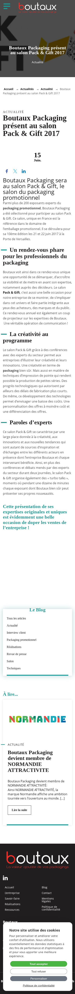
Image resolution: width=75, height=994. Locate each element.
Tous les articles (16, 618)
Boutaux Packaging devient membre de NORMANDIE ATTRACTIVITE (30, 761)
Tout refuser (38, 971)
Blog (44, 887)
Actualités (27, 89)
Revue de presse (17, 654)
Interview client (16, 632)
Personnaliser (38, 978)
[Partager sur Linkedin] (24, 171)
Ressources (12, 909)
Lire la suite (19, 810)
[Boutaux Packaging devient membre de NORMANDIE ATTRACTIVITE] (37, 719)
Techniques (14, 668)
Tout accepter (39, 963)
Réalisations (14, 647)
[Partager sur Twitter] (15, 171)
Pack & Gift (11, 292)
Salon (10, 661)
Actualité (47, 89)
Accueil (8, 89)
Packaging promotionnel (21, 639)
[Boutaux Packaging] (37, 7)
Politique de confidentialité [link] (39, 985)
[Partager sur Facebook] (7, 171)
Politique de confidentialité (51, 908)
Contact (47, 893)
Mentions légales (48, 900)
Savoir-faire (12, 898)
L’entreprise (12, 893)
